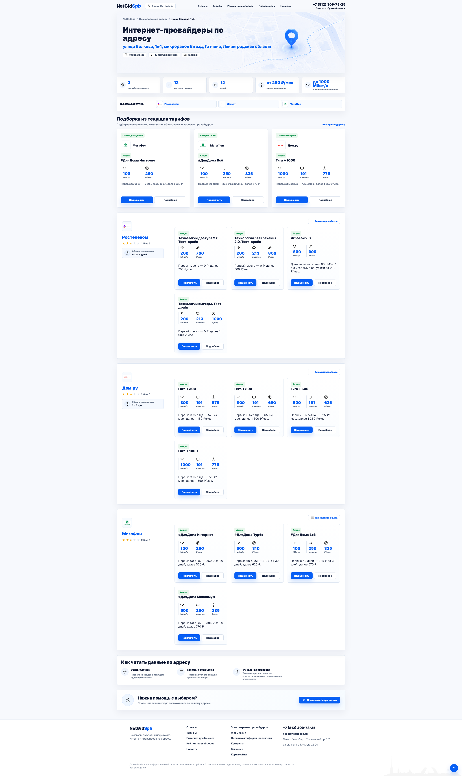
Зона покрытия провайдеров (249, 727)
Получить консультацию (322, 700)
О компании (238, 732)
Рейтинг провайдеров (240, 6)
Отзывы (203, 6)
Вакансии (237, 749)
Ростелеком (171, 103)
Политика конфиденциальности (251, 738)
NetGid (129, 6)
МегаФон (295, 103)
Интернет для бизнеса (200, 738)
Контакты (237, 743)
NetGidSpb (129, 19)
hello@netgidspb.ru (295, 733)
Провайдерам (267, 6)
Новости (285, 6)
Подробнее (170, 199)
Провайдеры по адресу (153, 19)
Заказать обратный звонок (330, 8)
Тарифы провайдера (326, 221)
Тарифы (217, 6)
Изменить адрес (141, 64)
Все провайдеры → (333, 124)
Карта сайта (239, 754)
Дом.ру (231, 103)
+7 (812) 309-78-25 (299, 728)
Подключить (136, 199)
